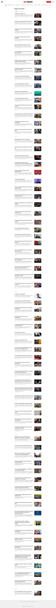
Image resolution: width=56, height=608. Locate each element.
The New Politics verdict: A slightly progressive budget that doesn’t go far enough (22, 522)
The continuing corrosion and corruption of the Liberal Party (23, 52)
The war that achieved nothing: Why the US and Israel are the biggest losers (23, 348)
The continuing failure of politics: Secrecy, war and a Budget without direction (23, 573)
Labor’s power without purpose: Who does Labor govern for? (23, 250)
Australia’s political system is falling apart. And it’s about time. (23, 462)
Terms (30, 601)
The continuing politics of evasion (21, 98)
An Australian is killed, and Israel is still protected (22, 37)
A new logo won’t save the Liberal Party (22, 300)
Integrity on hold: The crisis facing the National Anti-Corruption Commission (22, 437)
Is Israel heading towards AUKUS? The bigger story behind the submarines (24, 372)
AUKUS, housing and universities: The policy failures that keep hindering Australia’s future (24, 388)
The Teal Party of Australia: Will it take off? (23, 445)
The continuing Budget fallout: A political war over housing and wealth (24, 470)
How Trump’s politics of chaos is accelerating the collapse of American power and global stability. (24, 567)
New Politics (24, 33)
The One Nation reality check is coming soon (24, 355)
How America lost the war (20, 332)
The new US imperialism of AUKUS (21, 83)
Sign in (53, 1)
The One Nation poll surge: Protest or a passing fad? (22, 363)
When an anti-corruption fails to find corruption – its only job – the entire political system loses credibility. (24, 439)
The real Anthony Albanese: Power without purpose (23, 106)
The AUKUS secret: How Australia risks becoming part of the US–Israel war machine (23, 380)
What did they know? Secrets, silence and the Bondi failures (24, 547)
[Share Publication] (45, 2)
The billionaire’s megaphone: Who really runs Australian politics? (24, 325)
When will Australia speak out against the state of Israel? (23, 420)
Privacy (27, 601)
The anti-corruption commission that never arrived (23, 412)
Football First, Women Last (20, 13)
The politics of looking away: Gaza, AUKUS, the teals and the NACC (23, 427)
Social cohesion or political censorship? (23, 234)
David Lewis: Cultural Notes (26, 16)
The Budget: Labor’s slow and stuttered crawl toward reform (24, 531)
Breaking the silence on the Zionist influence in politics (24, 29)
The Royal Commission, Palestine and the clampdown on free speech (23, 478)
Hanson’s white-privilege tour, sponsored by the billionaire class (24, 195)
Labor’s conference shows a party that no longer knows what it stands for (23, 267)
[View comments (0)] (21, 57)
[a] (38, 15)
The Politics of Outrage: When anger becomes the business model (24, 275)
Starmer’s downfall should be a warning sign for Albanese (23, 308)
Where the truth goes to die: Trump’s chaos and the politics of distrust (23, 581)
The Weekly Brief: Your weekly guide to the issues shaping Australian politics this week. (23, 391)
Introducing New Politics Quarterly (22, 228)
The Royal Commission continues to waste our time (23, 221)
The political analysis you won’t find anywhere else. (22, 229)
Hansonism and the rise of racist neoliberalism (21, 317)
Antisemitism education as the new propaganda (22, 122)
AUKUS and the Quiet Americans (21, 91)
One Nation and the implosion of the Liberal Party (23, 503)
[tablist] (19, 11)
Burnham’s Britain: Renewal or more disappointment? (22, 171)
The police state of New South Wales (22, 76)
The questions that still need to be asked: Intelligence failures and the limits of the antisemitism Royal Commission (23, 556)
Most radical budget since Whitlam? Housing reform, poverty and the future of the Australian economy (24, 512)
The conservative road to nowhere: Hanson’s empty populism (24, 187)
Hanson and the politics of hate (21, 340)
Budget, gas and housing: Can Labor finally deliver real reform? (23, 539)
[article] (28, 16)
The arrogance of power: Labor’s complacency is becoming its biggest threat (23, 163)
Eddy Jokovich (20, 16)
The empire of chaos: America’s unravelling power (23, 564)
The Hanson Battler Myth (20, 179)
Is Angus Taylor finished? (20, 294)
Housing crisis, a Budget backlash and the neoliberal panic (23, 495)
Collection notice (33, 601)
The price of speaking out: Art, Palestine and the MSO (24, 203)
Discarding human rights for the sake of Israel (24, 395)
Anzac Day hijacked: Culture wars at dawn (23, 591)
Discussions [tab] (21, 11)
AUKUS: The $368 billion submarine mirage (23, 403)
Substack (23, 606)
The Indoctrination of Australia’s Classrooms (24, 113)
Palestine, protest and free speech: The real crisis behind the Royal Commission (23, 487)
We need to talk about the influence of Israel (23, 21)
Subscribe (48, 1)
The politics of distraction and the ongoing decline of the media (23, 69)
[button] (6, 5)
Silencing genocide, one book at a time (22, 44)
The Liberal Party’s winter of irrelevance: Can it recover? (24, 284)
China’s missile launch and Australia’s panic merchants (23, 242)
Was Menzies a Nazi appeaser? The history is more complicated (24, 259)
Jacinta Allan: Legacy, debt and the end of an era (24, 147)
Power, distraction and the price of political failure (23, 130)
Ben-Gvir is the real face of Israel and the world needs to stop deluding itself (23, 454)
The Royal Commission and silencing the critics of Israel (23, 212)
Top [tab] (18, 11)
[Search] (43, 2)
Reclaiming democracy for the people (22, 139)
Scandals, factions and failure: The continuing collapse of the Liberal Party (24, 61)
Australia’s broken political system (22, 155)
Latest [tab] (16, 11)
